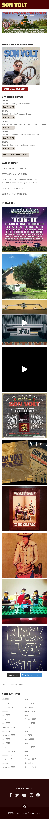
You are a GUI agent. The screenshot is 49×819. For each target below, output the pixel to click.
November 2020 (8, 735)
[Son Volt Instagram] (31, 795)
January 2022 (29, 723)
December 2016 (31, 763)
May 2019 (28, 743)
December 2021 (8, 727)
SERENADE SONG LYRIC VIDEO (15, 174)
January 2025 (7, 711)
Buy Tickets (8, 107)
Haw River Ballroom (31, 134)
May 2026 (28, 699)
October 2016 (30, 767)
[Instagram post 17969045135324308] (24, 369)
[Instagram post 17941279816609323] (24, 508)
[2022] (24, 462)
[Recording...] (24, 601)
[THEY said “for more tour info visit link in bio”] (24, 415)
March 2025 (29, 707)
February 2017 (30, 759)
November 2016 (8, 767)
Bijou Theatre (26, 114)
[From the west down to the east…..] (24, 276)
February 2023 (30, 719)
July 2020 (28, 735)
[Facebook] (11, 795)
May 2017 (28, 755)
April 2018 (28, 751)
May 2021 (28, 731)
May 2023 (28, 715)
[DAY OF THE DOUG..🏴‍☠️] (24, 322)
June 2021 (6, 731)
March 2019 (7, 747)
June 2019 (6, 743)
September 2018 (8, 751)
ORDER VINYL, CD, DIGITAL (15, 89)
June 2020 (6, 739)
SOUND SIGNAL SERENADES (14, 168)
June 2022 (6, 723)
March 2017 (7, 759)
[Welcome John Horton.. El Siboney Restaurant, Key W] (24, 555)
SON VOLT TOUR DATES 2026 (14, 194)
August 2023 (29, 711)
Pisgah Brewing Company (36, 124)
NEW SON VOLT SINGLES (12, 188)
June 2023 (6, 715)
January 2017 (7, 763)
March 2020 (29, 739)
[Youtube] (24, 795)
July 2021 (28, 727)
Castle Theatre (29, 145)
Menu (45, 5)
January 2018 (7, 755)
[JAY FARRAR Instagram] (38, 795)
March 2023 (7, 719)
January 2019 (29, 747)
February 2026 (8, 703)
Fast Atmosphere (35, 813)
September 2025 (8, 707)
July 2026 (5, 699)
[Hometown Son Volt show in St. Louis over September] (24, 229)
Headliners (25, 103)
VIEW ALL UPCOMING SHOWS (15, 155)
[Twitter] (17, 795)
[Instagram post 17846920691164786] (24, 648)
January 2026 (29, 703)
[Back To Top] (24, 807)
